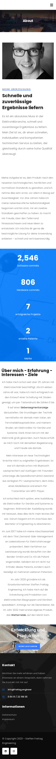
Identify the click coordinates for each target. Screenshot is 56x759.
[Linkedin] (5, 751)
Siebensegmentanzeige (34, 407)
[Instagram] (13, 751)
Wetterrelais (18, 615)
